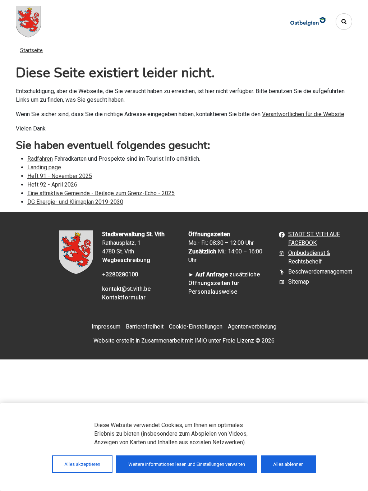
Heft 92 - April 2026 (52, 184)
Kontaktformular (124, 297)
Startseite (31, 50)
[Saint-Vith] (28, 21)
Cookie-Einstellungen (195, 326)
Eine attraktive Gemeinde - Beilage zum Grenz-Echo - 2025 (101, 193)
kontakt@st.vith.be (126, 288)
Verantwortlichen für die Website (303, 114)
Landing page (44, 167)
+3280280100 (120, 274)
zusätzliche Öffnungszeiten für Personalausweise (224, 283)
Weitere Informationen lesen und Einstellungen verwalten (186, 464)
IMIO (200, 340)
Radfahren (40, 158)
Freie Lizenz (238, 340)
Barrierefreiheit (145, 326)
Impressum (106, 326)
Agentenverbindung (252, 326)
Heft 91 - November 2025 (59, 176)
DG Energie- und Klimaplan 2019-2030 (75, 201)
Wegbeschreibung (126, 260)
